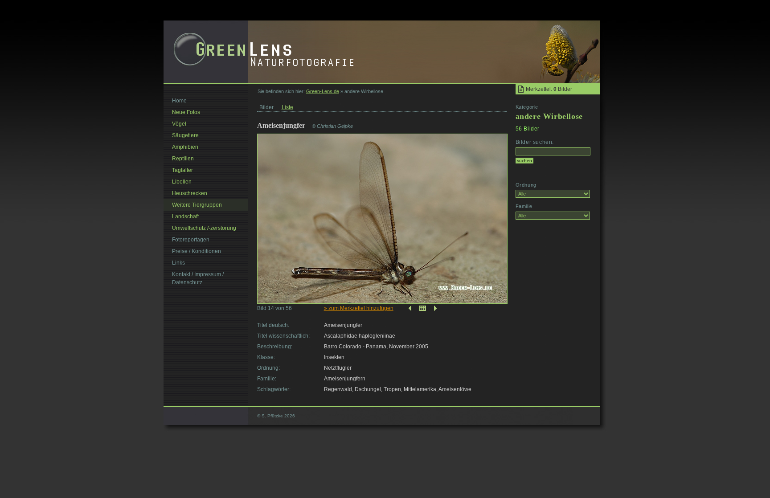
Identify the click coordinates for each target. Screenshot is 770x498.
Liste (287, 107)
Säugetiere (185, 135)
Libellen (182, 182)
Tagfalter (182, 170)
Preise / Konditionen (196, 251)
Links (178, 263)
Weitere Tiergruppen (197, 205)
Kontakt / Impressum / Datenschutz (198, 278)
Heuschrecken (189, 193)
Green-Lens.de (322, 91)
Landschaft (185, 216)
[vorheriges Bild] (409, 308)
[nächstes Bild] (436, 308)
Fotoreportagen (190, 240)
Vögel (179, 124)
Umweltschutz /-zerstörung (204, 228)
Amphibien (185, 147)
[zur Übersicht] (422, 308)
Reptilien (183, 158)
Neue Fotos (186, 112)
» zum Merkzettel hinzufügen (358, 308)
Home (179, 101)
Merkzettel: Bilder (549, 89)
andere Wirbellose (549, 116)
